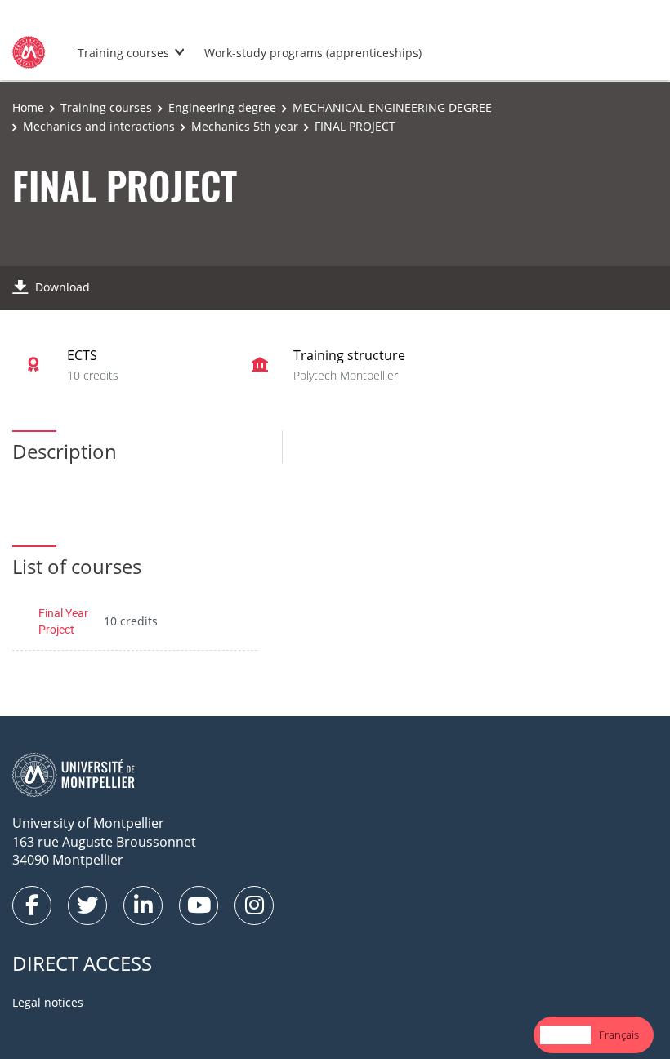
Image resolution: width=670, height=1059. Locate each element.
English (565, 1034)
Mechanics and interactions (99, 126)
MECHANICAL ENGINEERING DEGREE (392, 107)
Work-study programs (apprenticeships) (313, 52)
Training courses (123, 52)
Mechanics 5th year (244, 126)
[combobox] (565, 1035)
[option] (619, 1035)
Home (28, 107)
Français (619, 1034)
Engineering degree (222, 107)
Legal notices (47, 1002)
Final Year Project (63, 621)
